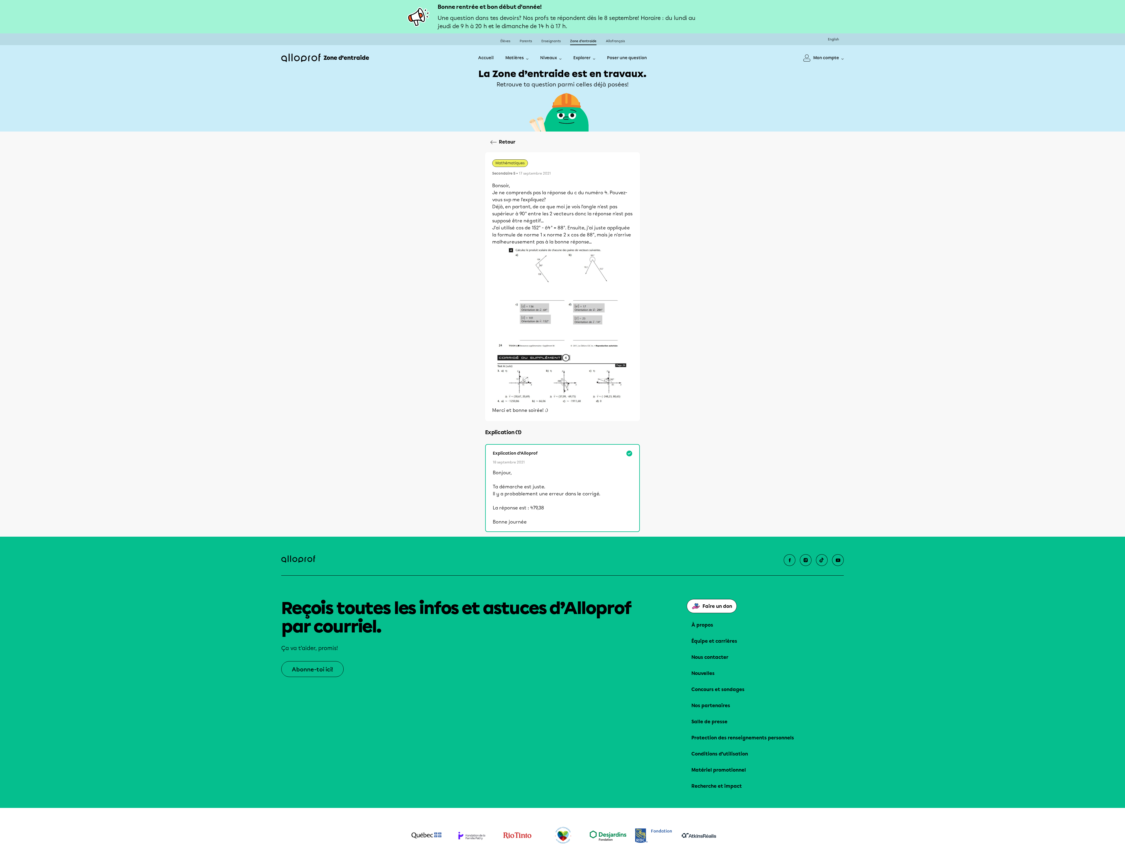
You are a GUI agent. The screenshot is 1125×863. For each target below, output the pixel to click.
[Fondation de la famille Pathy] (472, 835)
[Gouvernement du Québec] (426, 835)
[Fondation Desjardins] (608, 835)
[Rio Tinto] (517, 835)
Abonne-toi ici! (312, 669)
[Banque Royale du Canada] (653, 835)
